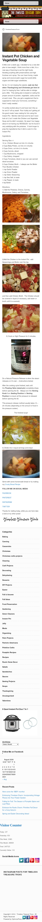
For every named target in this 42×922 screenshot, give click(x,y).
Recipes (5, 657)
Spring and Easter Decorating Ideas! (15, 813)
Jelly (4, 623)
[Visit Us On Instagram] (37, 862)
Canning (5, 541)
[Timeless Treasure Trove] (21, 17)
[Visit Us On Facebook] (26, 862)
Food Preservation (9, 604)
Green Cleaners (8, 614)
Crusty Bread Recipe (12, 484)
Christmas (6, 551)
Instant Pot (6, 618)
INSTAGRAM (7, 502)
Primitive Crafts (8, 647)
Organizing (6, 633)
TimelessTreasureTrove (12, 29)
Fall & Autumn (8, 594)
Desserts (5, 580)
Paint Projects (7, 638)
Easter (4, 589)
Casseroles (6, 546)
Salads (5, 667)
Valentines (6, 700)
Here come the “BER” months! (13, 791)
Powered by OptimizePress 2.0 (14, 919)
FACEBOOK (6, 493)
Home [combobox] (7, 3)
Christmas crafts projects (12, 556)
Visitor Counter (11, 825)
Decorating (6, 570)
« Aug (4, 779)
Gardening (6, 609)
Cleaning (5, 561)
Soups (4, 686)
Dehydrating (7, 575)
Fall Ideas (6, 599)
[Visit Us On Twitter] (21, 862)
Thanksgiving (7, 691)
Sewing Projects (8, 681)
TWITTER (6, 506)
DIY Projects (7, 585)
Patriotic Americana (10, 643)
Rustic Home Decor (10, 662)
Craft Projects (7, 565)
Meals (4, 628)
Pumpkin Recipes (9, 652)
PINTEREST (6, 497)
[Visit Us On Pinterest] (31, 862)
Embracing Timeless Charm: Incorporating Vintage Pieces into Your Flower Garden (21, 796)
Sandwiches (7, 671)
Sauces (5, 676)
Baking (5, 536)
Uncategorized (8, 696)
